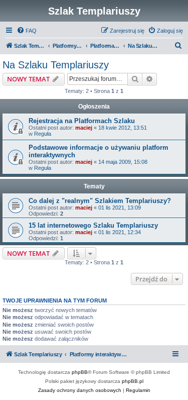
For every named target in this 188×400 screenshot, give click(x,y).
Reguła (42, 134)
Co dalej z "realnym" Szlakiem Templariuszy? (100, 201)
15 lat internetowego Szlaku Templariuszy (93, 225)
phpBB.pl (132, 381)
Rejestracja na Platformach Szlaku (82, 121)
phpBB (80, 372)
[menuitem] (27, 31)
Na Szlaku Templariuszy (56, 64)
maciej (83, 128)
